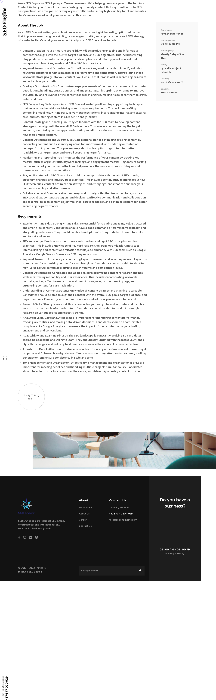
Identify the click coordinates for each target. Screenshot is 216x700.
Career (83, 520)
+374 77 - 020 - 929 (121, 513)
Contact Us (85, 526)
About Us (84, 513)
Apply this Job (30, 397)
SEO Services (86, 507)
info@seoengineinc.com (123, 520)
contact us (173, 518)
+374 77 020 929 (6, 688)
